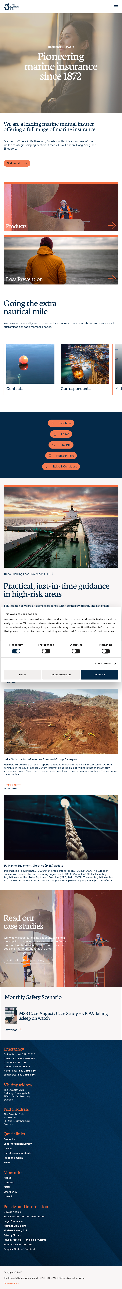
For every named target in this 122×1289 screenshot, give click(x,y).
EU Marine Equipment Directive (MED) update (33, 865)
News (7, 1162)
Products (16, 226)
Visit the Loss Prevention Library (26, 960)
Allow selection (61, 674)
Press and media (13, 1157)
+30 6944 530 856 (24, 1058)
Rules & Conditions (65, 466)
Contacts (14, 388)
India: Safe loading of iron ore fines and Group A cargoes (41, 759)
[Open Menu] (116, 6)
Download (11, 1030)
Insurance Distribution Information (24, 1216)
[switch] (46, 651)
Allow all (99, 674)
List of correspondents (17, 1153)
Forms (65, 434)
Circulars (65, 445)
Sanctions (65, 423)
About (7, 1177)
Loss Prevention (24, 279)
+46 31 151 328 (26, 1054)
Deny (22, 674)
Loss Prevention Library (18, 1143)
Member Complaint (15, 1225)
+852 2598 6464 (27, 1070)
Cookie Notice (12, 1211)
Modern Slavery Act (15, 1230)
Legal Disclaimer (13, 1221)
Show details (103, 663)
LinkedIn (8, 1196)
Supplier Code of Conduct (19, 1248)
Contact (9, 1182)
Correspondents (76, 388)
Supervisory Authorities (18, 1244)
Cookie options (11, 1283)
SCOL (7, 1187)
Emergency (10, 1191)
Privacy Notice (12, 1235)
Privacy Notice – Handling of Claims (25, 1239)
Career (8, 1148)
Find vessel (13, 163)
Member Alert (65, 455)
